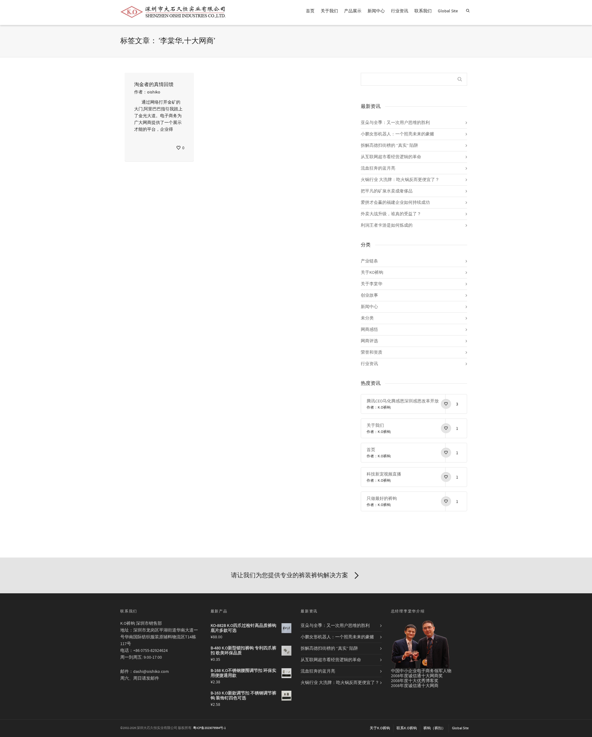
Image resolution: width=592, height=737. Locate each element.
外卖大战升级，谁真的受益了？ (391, 214)
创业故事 (369, 295)
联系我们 (423, 11)
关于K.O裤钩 (380, 728)
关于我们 (329, 11)
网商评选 (369, 341)
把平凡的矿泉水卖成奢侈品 (387, 191)
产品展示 (352, 11)
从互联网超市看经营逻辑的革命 (391, 157)
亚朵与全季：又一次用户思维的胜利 (395, 123)
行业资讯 (399, 11)
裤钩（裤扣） (434, 728)
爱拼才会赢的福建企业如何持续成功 (395, 202)
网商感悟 (369, 329)
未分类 (367, 318)
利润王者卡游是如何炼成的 (387, 225)
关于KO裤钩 (372, 272)
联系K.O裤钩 (407, 728)
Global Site (448, 11)
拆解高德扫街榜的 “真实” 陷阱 (389, 145)
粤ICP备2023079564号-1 (209, 728)
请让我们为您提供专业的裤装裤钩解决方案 (289, 575)
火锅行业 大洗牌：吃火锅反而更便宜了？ (400, 180)
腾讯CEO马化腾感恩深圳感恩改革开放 (403, 401)
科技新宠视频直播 (384, 474)
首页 (310, 11)
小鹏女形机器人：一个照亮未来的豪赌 (397, 134)
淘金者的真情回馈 (154, 84)
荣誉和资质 (371, 352)
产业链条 (369, 261)
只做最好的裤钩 (382, 498)
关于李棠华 (371, 284)
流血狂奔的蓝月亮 (378, 168)
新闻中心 (376, 11)
